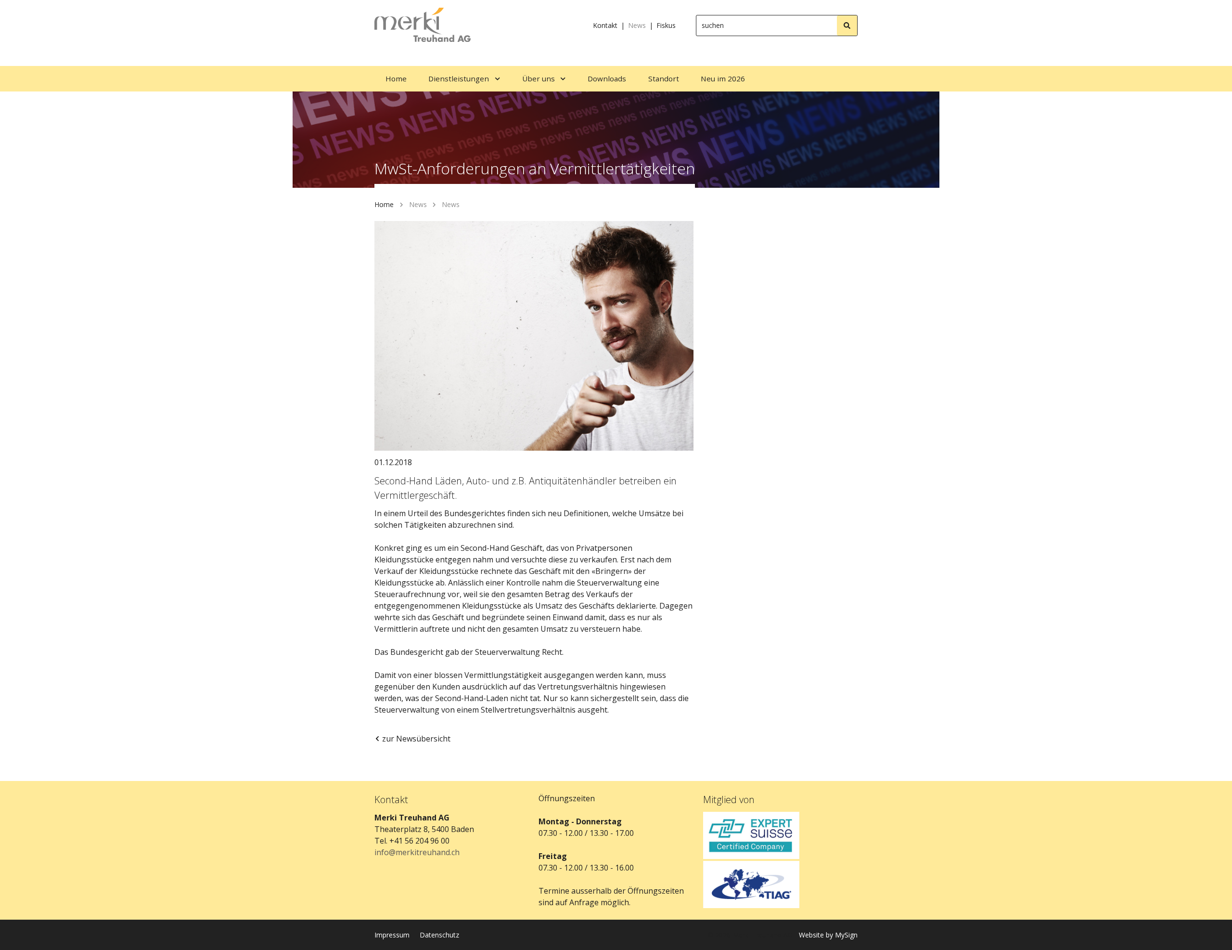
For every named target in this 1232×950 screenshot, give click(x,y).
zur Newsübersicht (416, 738)
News (637, 25)
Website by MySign (828, 934)
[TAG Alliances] (780, 884)
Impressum (392, 934)
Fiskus (666, 25)
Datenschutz (439, 934)
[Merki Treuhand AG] (422, 25)
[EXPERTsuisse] (780, 835)
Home (384, 204)
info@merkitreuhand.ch (417, 852)
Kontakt (605, 25)
